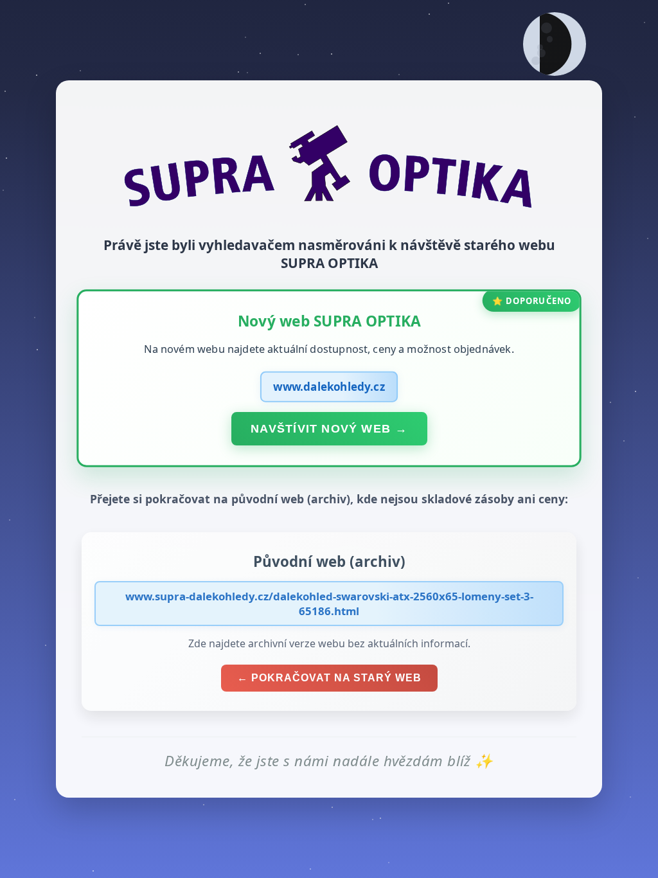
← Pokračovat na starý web (329, 677)
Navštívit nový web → (329, 428)
